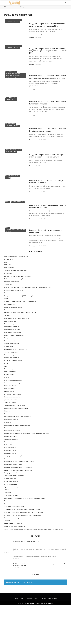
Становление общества (11, 419)
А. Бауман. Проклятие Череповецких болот (26, 541)
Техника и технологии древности (14, 475)
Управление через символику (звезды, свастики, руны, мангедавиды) (25, 512)
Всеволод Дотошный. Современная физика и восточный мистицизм (47, 206)
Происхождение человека (12, 430)
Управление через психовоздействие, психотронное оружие (22, 509)
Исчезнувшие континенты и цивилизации (16, 318)
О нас (21, 598)
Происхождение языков (11, 436)
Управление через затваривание (14, 506)
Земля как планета (11, 99)
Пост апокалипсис (9, 414)
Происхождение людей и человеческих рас (17, 425)
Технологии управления (11, 495)
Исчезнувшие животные (11, 326)
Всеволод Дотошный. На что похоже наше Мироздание (46, 231)
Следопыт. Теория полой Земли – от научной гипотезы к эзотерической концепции (47, 155)
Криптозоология (9, 374)
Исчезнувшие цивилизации (12, 332)
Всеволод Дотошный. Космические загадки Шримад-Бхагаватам (46, 181)
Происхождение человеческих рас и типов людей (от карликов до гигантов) (26, 433)
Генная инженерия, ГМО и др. (13, 523)
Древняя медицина (10, 478)
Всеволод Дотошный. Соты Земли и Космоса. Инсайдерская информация (47, 129)
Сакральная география (11, 439)
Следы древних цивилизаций (13, 456)
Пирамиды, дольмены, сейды (13, 464)
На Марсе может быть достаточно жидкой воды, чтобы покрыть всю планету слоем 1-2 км (39, 550)
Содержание (28, 598)
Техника (6, 489)
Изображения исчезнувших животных (15, 349)
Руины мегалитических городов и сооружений (18, 470)
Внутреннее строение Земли (13, 20)
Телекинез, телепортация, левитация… (16, 270)
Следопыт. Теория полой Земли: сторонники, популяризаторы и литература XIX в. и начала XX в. (48, 50)
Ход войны (7, 422)
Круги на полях (8, 259)
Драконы (7, 377)
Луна (5, 366)
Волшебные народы (10, 324)
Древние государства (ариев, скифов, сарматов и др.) (20, 301)
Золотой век (8, 284)
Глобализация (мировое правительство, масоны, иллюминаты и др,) (13, 75)
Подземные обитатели (11, 385)
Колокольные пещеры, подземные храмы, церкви (19, 461)
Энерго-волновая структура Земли (14, 405)
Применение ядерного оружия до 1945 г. (16, 408)
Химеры (6, 338)
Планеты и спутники (10, 369)
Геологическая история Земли (13, 397)
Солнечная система (10, 371)
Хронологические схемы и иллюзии (14, 293)
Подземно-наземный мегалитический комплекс (18, 467)
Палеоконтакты (9, 267)
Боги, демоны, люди (11, 72)
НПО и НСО (8, 265)
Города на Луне (9, 442)
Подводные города (10, 450)
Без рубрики (8, 273)
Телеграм (36, 598)
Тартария (7, 315)
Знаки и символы (9, 459)
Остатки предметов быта (11, 357)
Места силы (8, 444)
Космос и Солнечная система (13, 360)
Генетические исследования (12, 428)
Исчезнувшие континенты (12, 329)
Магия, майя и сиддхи (10, 484)
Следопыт (31, 37)
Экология (7, 520)
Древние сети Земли (10, 399)
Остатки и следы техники (12, 355)
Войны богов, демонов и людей (13, 279)
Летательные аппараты (11, 481)
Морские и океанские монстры (13, 380)
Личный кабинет (52, 598)
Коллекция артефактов (11, 341)
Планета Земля (9, 391)
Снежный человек (9, 388)
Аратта (6, 298)
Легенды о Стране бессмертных (14, 335)
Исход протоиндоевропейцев (13, 307)
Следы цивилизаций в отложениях (14, 473)
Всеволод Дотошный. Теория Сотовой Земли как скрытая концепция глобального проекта (47, 76)
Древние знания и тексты (12, 175)
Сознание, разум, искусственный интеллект (15, 230)
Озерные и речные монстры (12, 383)
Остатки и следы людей (11, 352)
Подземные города (11, 151)
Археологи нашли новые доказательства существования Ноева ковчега (34, 557)
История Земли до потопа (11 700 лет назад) (17, 276)
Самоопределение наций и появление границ (17, 416)
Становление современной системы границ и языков (20, 312)
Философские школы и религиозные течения (17, 518)
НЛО (5, 262)
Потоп (6, 310)
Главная (16, 598)
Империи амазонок (9, 304)
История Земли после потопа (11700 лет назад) (18, 296)
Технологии (7, 492)
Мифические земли (10, 447)
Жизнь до (7, 411)
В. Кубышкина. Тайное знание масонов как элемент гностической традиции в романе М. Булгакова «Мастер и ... (39, 564)
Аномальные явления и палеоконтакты (16, 256)
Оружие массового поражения (13, 487)
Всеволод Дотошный (34, 89)
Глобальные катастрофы (11, 281)
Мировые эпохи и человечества (13, 290)
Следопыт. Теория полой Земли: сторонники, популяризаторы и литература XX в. (47, 24)
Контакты (43, 598)
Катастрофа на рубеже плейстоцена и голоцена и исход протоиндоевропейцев (27, 287)
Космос (8, 177)
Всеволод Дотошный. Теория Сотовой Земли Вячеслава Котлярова (47, 102)
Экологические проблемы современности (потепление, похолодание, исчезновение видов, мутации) (34, 529)
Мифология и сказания (12, 22)
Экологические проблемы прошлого (15, 526)
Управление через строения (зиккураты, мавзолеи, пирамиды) (22, 515)
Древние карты (8, 346)
